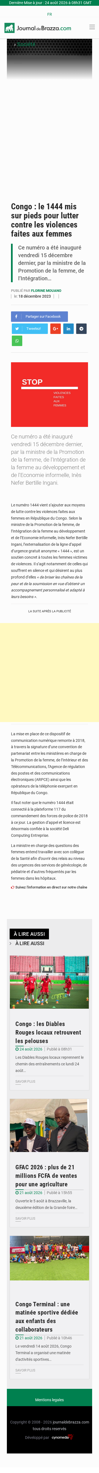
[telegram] (81, 328)
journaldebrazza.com (71, 1422)
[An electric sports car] (49, 982)
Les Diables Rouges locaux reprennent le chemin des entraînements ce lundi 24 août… (49, 1064)
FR (49, 14)
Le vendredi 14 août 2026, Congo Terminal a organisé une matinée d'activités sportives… (43, 1353)
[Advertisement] (49, 143)
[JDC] (37, 27)
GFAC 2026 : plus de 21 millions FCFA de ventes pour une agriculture (46, 1176)
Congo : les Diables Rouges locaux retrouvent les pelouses (48, 1032)
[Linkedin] (68, 328)
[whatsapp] (17, 341)
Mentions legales (49, 1400)
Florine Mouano (46, 291)
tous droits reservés (49, 1429)
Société (26, 44)
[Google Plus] (55, 328)
